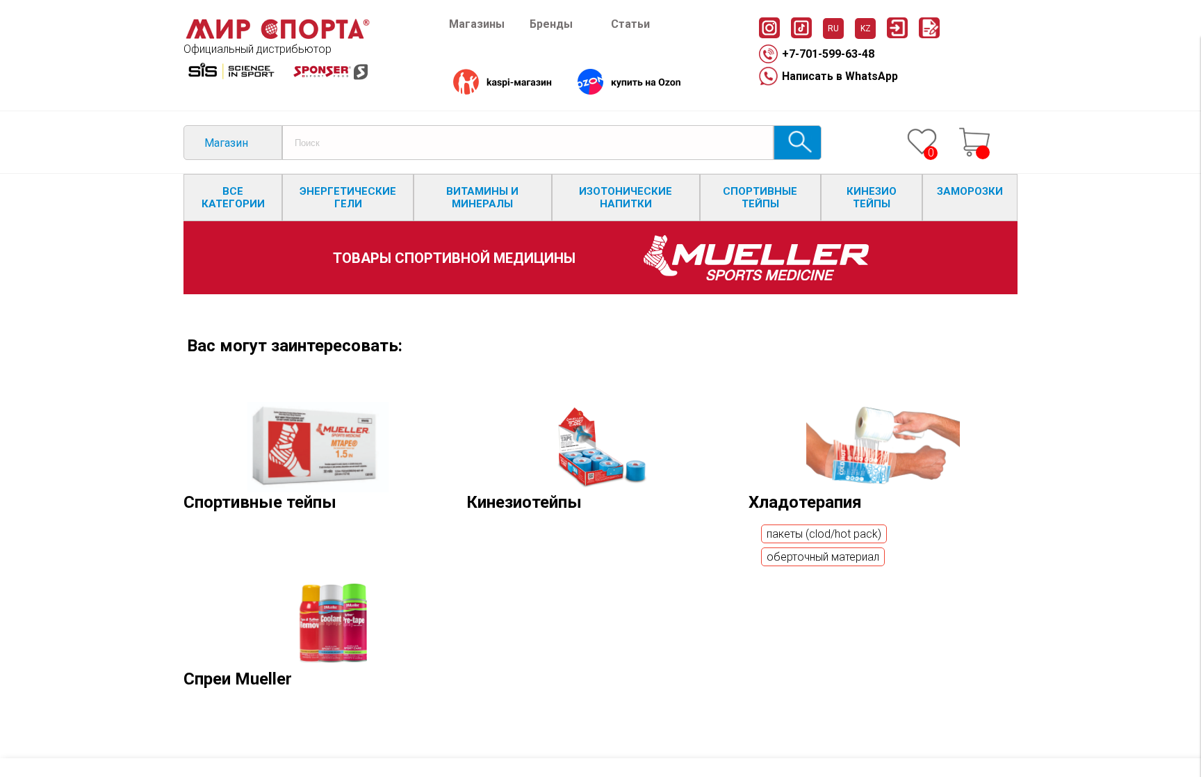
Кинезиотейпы (524, 502)
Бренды (551, 24)
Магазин (226, 143)
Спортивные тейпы (760, 197)
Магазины (477, 24)
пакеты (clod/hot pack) (824, 533)
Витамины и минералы (482, 197)
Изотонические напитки (625, 197)
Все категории (233, 197)
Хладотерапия (805, 502)
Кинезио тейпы (872, 197)
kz (865, 28)
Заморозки (970, 191)
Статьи (630, 24)
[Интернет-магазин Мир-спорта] (277, 35)
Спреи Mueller (237, 679)
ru (833, 28)
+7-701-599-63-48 (828, 54)
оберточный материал (823, 556)
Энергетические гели (348, 197)
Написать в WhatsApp (840, 76)
